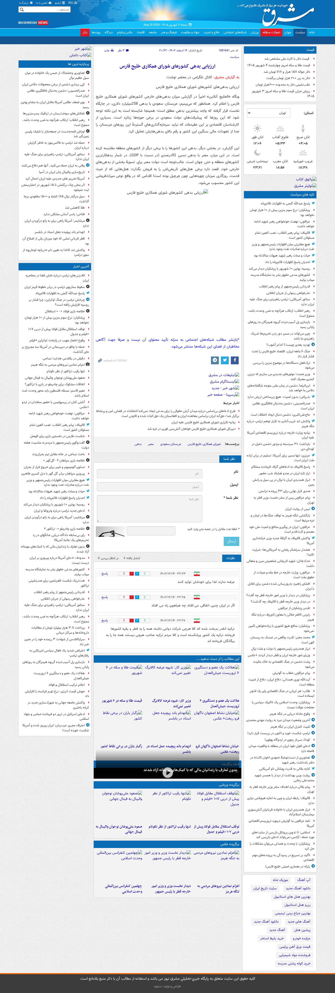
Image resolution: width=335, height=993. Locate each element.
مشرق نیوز (277, 13)
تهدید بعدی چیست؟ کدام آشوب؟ (288, 344)
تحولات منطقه (271, 32)
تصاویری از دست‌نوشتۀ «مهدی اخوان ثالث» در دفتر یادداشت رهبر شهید (282, 760)
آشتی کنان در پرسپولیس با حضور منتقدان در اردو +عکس (55, 405)
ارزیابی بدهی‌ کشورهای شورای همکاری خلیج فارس (167, 66)
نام (236, 472)
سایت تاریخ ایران (265, 888)
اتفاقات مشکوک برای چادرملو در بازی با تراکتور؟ (55, 384)
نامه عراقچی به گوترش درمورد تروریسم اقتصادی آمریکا (281, 823)
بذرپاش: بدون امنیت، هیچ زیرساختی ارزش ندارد (278, 396)
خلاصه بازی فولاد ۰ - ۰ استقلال (65, 311)
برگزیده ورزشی (229, 785)
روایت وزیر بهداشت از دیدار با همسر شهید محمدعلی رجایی (284, 778)
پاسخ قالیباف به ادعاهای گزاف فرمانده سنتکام (280, 466)
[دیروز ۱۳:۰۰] (119, 866)
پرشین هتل (302, 930)
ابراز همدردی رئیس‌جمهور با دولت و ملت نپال (280, 648)
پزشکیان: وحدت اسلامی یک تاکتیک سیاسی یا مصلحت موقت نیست (283, 705)
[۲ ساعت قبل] (167, 773)
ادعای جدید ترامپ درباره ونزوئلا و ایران (59, 510)
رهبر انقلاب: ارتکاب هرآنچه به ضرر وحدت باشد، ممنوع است (281, 313)
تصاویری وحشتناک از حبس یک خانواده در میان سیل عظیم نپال (57, 75)
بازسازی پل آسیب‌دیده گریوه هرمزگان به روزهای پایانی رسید (281, 325)
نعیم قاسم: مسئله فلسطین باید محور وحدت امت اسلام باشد (55, 393)
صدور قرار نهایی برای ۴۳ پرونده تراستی (284, 491)
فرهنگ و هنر (169, 32)
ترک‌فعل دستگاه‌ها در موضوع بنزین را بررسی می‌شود (283, 365)
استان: (308, 113)
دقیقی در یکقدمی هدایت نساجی (64, 358)
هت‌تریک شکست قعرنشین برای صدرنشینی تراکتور (59, 583)
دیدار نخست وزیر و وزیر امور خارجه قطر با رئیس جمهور (171, 889)
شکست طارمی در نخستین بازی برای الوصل (57, 436)
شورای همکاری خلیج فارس (204, 444)
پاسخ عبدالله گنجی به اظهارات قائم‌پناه (285, 203)
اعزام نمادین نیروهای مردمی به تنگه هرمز (218, 889)
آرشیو (58, 3)
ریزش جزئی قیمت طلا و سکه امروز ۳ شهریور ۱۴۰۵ (283, 94)
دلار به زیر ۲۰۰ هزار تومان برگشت (288, 78)
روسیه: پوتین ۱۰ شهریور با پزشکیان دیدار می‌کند (279, 268)
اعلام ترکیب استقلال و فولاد (66, 684)
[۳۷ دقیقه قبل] (167, 806)
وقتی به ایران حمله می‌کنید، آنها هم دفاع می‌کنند (53, 165)
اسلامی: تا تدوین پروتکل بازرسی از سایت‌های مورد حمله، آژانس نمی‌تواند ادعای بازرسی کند (283, 835)
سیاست (300, 32)
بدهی (138, 444)
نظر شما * (231, 498)
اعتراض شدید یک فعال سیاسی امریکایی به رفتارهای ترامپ (59, 653)
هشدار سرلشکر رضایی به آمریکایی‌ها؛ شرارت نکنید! (283, 552)
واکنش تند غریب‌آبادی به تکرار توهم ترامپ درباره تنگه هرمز (280, 424)
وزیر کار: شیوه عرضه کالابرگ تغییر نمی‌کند (171, 703)
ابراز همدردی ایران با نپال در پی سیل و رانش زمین (283, 482)
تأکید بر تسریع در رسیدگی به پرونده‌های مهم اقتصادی (283, 858)
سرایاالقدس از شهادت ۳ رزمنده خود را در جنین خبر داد (56, 642)
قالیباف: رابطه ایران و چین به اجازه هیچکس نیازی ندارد (280, 801)
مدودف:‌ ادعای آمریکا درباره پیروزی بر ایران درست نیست (59, 560)
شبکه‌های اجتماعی (235, 32)
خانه (312, 32)
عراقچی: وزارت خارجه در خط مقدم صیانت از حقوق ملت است (284, 575)
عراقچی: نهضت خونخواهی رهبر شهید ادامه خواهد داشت (284, 224)
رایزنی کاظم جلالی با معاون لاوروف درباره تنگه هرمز (282, 617)
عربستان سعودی (170, 444)
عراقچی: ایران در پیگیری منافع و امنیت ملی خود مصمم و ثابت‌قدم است (281, 529)
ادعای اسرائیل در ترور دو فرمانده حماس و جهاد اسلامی (56, 717)
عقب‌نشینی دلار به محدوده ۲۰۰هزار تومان (283, 84)
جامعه (153, 32)
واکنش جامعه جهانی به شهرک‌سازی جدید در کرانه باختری (58, 705)
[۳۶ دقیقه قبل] (216, 866)
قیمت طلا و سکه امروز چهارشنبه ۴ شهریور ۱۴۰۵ (278, 65)
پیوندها (96, 32)
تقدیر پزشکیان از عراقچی (294, 608)
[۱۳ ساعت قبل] (119, 726)
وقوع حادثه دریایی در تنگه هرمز (290, 713)
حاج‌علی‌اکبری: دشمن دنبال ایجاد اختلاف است (280, 414)
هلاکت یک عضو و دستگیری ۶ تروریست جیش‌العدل (219, 703)
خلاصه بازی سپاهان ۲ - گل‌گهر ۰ (64, 460)
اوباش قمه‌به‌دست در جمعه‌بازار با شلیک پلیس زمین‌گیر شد (57, 134)
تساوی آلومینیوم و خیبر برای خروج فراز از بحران (54, 467)
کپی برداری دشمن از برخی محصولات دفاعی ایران (53, 84)
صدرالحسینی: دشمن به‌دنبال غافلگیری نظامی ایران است (283, 406)
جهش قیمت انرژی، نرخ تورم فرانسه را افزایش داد (57, 694)
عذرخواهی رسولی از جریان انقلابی (288, 293)
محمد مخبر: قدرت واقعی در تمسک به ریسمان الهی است (282, 640)
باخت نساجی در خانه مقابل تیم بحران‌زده (58, 454)
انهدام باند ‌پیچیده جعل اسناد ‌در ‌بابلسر (60, 232)
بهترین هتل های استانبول (292, 897)
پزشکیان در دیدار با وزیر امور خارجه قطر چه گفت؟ (278, 595)
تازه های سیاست (302, 194)
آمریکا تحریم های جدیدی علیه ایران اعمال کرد (55, 178)
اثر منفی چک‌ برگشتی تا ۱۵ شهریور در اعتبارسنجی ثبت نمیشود (55, 187)
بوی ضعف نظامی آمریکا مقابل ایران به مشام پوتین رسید (55, 105)
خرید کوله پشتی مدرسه (294, 963)
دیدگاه (109, 32)
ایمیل (234, 485)
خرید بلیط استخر (272, 938)
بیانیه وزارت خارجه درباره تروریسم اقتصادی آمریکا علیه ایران (280, 435)
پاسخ (105, 573)
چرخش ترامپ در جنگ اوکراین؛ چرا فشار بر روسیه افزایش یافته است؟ (59, 302)
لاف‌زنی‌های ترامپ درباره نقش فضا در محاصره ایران (57, 278)
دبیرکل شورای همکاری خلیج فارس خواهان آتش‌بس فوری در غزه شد (191, 428)
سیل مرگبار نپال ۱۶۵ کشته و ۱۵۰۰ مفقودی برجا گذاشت (56, 199)
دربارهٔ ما (24, 3)
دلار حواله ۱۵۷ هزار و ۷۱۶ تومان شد (287, 71)
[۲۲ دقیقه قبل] (216, 806)
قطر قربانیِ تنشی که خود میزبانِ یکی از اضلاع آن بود (56, 241)
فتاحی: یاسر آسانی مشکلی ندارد (64, 214)
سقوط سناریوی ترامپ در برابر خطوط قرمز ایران (54, 286)
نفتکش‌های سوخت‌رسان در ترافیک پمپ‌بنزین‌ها (54, 113)
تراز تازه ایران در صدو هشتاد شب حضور (284, 473)
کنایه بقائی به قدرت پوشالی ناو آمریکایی (284, 768)
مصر (151, 444)
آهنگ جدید (277, 930)
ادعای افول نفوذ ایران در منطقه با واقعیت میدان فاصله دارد (281, 749)
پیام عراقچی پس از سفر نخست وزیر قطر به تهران (284, 500)
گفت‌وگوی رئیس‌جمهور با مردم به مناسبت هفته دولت (56, 445)
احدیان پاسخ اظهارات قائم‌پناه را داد (287, 262)
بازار (84, 32)
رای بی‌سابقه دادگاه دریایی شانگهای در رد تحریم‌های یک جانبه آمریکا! (61, 538)
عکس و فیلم (124, 32)
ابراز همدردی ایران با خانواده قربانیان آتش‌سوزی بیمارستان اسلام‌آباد (281, 812)
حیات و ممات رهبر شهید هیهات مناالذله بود (282, 255)
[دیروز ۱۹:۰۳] (167, 866)
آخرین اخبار (81, 266)
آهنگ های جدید (299, 921)
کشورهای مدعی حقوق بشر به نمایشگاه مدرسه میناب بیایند (282, 277)
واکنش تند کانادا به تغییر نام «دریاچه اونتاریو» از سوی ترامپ (56, 253)
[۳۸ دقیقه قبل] (119, 806)
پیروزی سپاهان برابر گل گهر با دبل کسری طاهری (53, 473)
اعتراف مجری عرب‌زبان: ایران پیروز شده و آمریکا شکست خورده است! (56, 728)
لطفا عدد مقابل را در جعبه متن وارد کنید (213, 529)
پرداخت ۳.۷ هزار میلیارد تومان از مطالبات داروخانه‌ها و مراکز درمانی (60, 630)
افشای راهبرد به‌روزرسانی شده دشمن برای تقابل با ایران (281, 586)
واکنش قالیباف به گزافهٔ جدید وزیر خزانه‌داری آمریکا (283, 541)
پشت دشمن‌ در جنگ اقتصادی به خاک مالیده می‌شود (283, 664)
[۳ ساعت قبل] (216, 680)
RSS (71, 3)
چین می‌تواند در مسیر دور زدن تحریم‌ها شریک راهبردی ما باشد (282, 336)
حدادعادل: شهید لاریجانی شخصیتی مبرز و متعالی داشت (280, 563)
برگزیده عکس (229, 844)
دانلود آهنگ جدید (298, 888)
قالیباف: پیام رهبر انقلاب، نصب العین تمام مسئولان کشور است (284, 235)
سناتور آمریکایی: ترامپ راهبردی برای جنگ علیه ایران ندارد (282, 302)
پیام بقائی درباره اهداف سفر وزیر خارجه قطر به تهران (281, 789)
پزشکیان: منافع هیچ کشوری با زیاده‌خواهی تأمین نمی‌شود (281, 628)
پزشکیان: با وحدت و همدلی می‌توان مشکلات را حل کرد (282, 846)
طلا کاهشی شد (75, 207)
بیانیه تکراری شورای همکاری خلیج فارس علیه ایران (203, 422)
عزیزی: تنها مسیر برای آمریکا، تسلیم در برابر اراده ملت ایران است (280, 458)
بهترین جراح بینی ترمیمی (292, 913)
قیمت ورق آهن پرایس (295, 947)
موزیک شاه (280, 880)
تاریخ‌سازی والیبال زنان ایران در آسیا (62, 172)
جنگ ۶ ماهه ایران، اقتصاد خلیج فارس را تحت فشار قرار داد (283, 354)
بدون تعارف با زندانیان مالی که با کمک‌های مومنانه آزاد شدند (190, 770)
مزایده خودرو (301, 938)
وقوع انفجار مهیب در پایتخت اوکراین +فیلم (57, 340)
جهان (287, 32)
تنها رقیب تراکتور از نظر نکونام (170, 827)
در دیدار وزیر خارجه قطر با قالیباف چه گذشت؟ (280, 601)
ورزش (254, 32)
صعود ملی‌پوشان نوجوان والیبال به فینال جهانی (119, 829)
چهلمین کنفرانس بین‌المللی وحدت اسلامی (123, 889)
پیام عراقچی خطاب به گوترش (291, 673)
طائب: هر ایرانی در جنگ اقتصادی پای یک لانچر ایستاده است (282, 694)
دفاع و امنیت (212, 32)
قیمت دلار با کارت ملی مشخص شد (287, 58)
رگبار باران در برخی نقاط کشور (121, 746)
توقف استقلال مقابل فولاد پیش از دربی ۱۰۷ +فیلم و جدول (216, 829)
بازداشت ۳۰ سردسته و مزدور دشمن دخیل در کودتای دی (283, 446)
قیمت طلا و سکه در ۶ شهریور (122, 701)
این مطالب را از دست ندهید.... (217, 659)
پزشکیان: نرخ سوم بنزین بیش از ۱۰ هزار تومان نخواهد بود (282, 212)
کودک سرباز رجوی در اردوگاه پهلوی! (287, 739)
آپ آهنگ (303, 880)
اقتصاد (141, 32)
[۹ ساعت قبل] (167, 726)
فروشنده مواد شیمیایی (294, 955)
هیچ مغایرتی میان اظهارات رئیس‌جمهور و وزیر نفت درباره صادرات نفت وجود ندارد (283, 247)
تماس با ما (42, 3)
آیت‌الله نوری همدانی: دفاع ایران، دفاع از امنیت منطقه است (281, 682)
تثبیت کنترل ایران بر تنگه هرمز (290, 726)
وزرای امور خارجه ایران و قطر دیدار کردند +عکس (279, 655)
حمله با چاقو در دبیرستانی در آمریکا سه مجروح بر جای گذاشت (55, 349)
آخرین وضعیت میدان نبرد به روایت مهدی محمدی (278, 720)
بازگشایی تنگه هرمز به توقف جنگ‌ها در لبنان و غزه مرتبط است (282, 518)
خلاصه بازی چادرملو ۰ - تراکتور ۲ (64, 528)
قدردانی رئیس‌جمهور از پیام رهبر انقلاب (284, 286)
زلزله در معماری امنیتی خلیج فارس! (287, 866)
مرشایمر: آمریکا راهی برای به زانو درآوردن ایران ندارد (57, 223)
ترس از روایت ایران (297, 508)
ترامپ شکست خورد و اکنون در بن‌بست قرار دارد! (278, 733)
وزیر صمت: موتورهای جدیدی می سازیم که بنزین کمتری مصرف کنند (281, 377)
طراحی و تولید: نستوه (167, 986)
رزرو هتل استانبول (297, 905)
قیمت (310, 50)
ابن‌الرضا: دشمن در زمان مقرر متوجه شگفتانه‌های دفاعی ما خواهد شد (280, 388)
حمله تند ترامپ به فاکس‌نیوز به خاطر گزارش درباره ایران (58, 145)
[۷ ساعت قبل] (167, 680)
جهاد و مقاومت (190, 32)
